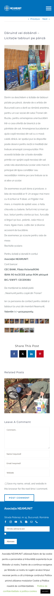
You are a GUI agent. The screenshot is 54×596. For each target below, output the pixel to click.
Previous (35, 19)
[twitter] (21, 522)
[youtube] (16, 522)
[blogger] (26, 522)
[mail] (31, 522)
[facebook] (5, 522)
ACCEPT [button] (45, 591)
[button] (6, 396)
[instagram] (11, 522)
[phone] (36, 522)
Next (44, 19)
